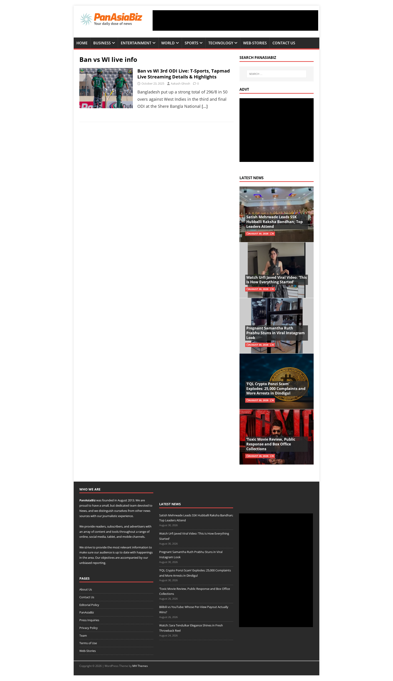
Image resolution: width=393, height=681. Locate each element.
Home (82, 42)
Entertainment (136, 42)
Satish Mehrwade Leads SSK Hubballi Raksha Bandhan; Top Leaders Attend (274, 221)
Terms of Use (88, 643)
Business (102, 42)
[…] (205, 106)
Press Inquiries (89, 620)
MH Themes (140, 666)
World (168, 42)
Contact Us (283, 42)
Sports (191, 42)
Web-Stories (255, 42)
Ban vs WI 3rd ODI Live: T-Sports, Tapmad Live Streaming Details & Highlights (183, 74)
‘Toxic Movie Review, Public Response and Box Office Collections (270, 444)
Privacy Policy (88, 628)
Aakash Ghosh (180, 83)
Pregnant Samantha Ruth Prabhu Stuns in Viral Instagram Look (275, 333)
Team (83, 635)
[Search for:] (276, 74)
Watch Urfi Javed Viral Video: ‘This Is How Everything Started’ (276, 280)
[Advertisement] (235, 20)
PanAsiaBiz (87, 500)
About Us (85, 589)
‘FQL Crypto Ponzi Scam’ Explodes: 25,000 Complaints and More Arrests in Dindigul (275, 388)
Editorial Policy (89, 605)
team (133, 505)
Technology (220, 42)
